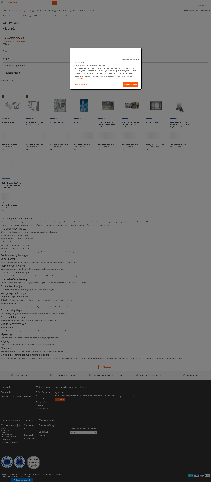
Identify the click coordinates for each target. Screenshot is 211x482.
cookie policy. (81, 78)
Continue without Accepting (130, 59)
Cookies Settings (81, 84)
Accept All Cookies (130, 84)
